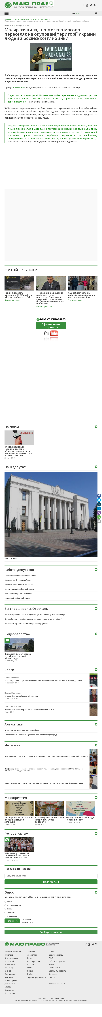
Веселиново (10, 993)
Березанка (9, 990)
